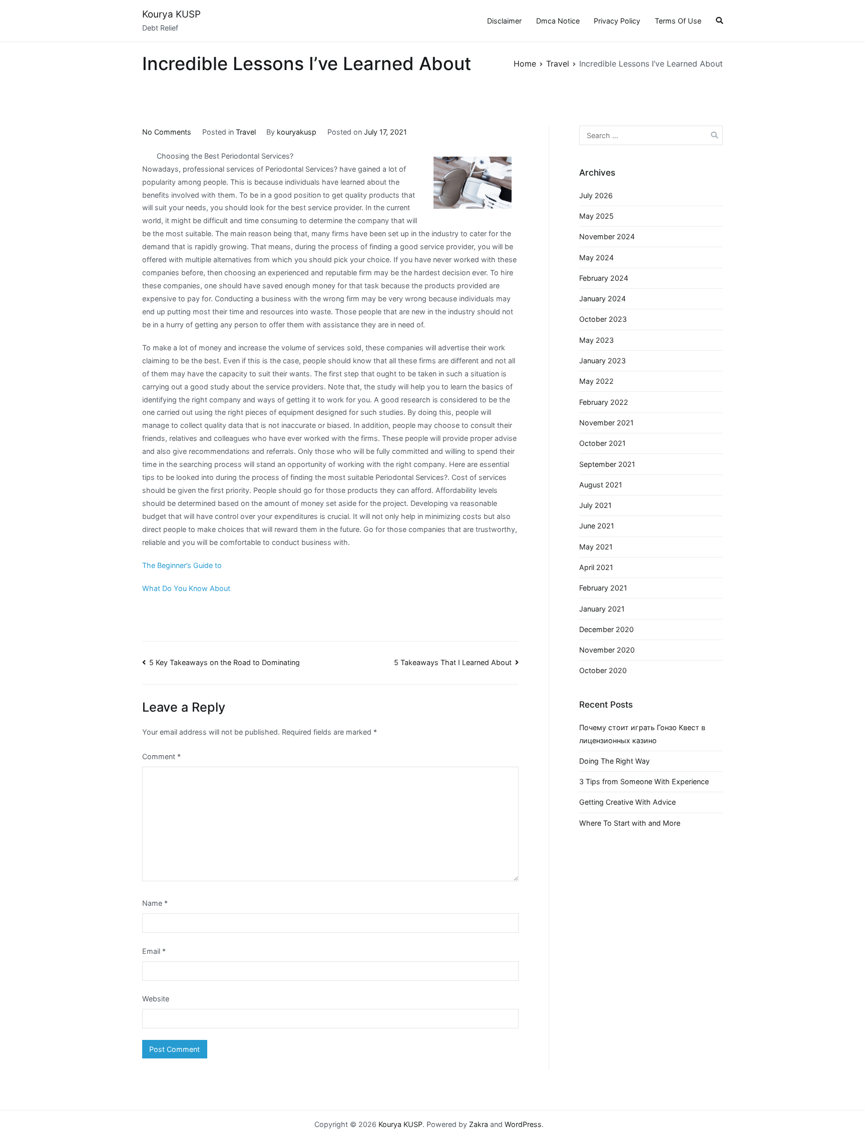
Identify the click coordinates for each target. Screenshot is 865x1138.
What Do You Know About (186, 588)
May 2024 (596, 257)
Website (155, 998)
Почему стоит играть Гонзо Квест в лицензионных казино (642, 734)
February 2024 (603, 278)
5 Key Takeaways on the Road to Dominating (224, 662)
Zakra (478, 1124)
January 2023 (602, 360)
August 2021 (600, 484)
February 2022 (603, 402)
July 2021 (595, 505)
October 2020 (603, 670)
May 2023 (596, 340)
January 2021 (602, 609)
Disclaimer (504, 21)
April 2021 (596, 567)
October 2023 (603, 319)
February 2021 (603, 588)
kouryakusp (296, 132)
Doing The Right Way (614, 761)
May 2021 (596, 546)
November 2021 (606, 422)
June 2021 (596, 525)
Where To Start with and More (629, 823)
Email (154, 951)
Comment (161, 756)
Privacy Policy (617, 21)
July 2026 (596, 195)
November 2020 (607, 650)
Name (155, 903)
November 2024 (607, 236)
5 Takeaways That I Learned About (453, 662)
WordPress (523, 1124)
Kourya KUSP (171, 14)
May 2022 (596, 381)
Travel (246, 132)
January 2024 (602, 298)
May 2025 (596, 216)
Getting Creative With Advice (627, 802)
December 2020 (606, 629)
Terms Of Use (678, 21)
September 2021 (607, 464)
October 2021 (602, 443)
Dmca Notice (558, 21)
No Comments (166, 132)
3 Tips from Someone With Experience (644, 781)
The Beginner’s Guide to (182, 565)
